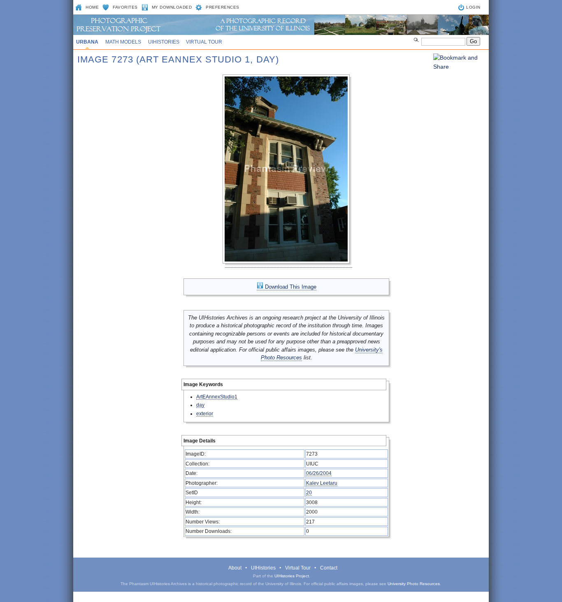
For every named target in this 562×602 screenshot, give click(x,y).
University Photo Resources (414, 583)
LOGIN (473, 7)
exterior (204, 413)
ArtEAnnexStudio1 (216, 396)
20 (309, 492)
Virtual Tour (204, 41)
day (200, 405)
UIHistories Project (291, 576)
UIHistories (163, 41)
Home (92, 7)
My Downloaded (172, 7)
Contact (328, 567)
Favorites (125, 7)
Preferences (222, 7)
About (235, 567)
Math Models (123, 41)
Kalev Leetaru (321, 483)
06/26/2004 (319, 473)
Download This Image (289, 287)
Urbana (87, 41)
